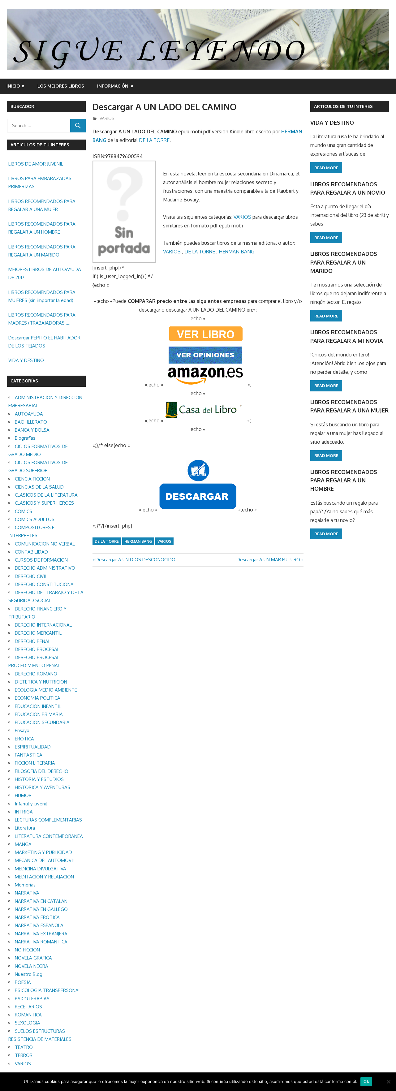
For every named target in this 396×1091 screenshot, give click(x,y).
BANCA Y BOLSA (32, 430)
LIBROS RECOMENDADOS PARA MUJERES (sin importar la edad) (41, 296)
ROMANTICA (28, 1015)
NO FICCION (27, 950)
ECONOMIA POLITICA (37, 698)
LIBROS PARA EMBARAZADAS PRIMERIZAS (39, 182)
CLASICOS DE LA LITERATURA (46, 495)
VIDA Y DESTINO (26, 360)
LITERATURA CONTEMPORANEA (49, 836)
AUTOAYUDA (29, 414)
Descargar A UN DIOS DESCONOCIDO (135, 560)
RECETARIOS (28, 1007)
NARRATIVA (27, 893)
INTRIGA (24, 812)
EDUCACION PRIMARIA (39, 714)
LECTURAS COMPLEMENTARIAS (48, 820)
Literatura (25, 828)
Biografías (25, 438)
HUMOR (23, 795)
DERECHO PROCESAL (37, 649)
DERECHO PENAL (32, 641)
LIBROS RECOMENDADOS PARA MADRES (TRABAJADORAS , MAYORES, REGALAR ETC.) (41, 319)
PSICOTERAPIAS (32, 999)
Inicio (13, 85)
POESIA (23, 982)
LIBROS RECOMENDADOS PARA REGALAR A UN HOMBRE (41, 228)
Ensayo (22, 730)
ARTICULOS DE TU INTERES (343, 106)
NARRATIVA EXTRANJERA (41, 934)
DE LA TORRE (154, 140)
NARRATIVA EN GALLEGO (41, 909)
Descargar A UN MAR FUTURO (268, 560)
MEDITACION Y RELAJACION (44, 877)
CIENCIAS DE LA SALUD (39, 487)
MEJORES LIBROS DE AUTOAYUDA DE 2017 (44, 273)
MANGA (23, 844)
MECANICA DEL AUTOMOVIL (45, 860)
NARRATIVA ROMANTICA (41, 942)
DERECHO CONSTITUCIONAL (45, 584)
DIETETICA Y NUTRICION (41, 682)
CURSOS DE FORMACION (41, 560)
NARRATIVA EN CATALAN (41, 901)
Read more (326, 167)
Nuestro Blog (28, 974)
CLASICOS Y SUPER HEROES (44, 503)
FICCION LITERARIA (35, 763)
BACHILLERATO (31, 422)
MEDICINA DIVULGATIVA (40, 869)
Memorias (25, 885)
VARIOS (107, 118)
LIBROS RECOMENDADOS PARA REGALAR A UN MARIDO (41, 251)
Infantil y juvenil (31, 804)
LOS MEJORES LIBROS (60, 85)
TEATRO (24, 1047)
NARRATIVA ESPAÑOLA (39, 925)
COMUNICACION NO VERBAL (45, 544)
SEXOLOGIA (27, 1023)
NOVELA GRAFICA (33, 958)
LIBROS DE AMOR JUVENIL (35, 164)
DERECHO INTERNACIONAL (43, 625)
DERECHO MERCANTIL (38, 633)
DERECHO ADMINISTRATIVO (45, 568)
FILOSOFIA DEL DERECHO (41, 771)
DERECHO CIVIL (31, 576)
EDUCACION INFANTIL (38, 706)
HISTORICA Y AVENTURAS (42, 787)
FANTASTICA (28, 755)
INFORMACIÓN (112, 85)
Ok (366, 1081)
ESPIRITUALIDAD (33, 747)
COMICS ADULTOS (34, 519)
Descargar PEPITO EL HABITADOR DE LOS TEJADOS (44, 342)
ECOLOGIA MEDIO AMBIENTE (46, 690)
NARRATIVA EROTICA (37, 917)
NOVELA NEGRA (31, 966)
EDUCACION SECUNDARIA (42, 722)
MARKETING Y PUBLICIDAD (43, 852)
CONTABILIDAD (31, 552)
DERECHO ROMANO (36, 674)
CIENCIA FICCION (32, 479)
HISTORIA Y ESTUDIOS (39, 779)
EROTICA (24, 739)
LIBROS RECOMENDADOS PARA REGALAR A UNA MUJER (41, 205)
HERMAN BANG (236, 251)
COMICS (23, 511)
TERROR (23, 1055)
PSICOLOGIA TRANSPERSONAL (48, 990)
